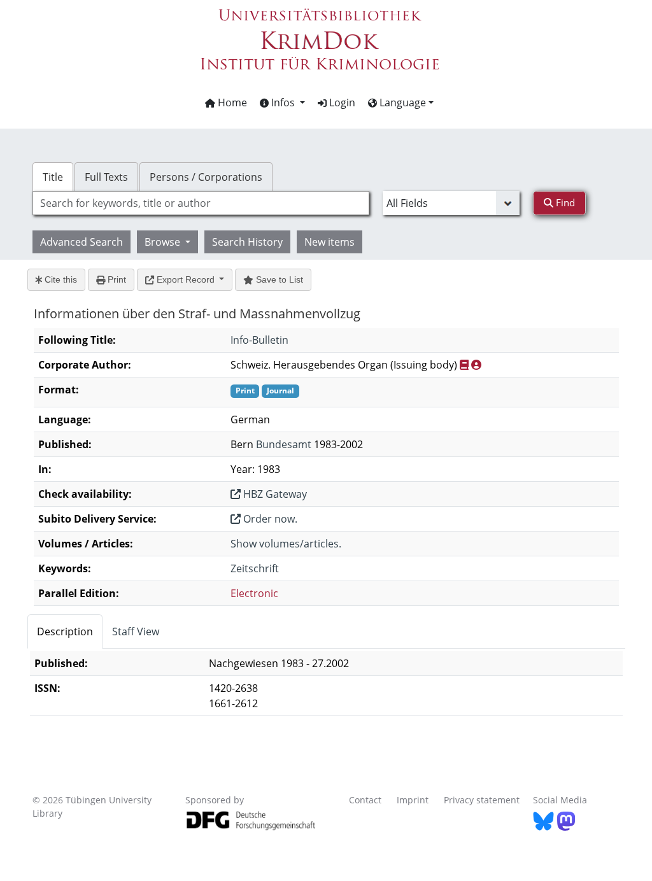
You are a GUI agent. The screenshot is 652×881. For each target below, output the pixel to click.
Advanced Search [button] (81, 242)
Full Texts (106, 177)
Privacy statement (482, 800)
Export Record (185, 279)
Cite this (59, 279)
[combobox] (200, 203)
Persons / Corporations (206, 177)
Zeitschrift (254, 568)
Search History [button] (247, 242)
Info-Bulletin (259, 340)
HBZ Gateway (274, 494)
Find (564, 202)
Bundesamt (283, 444)
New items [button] (329, 242)
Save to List (278, 279)
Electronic (254, 593)
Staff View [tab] (135, 631)
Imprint (413, 800)
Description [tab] (65, 631)
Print (115, 279)
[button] (282, 102)
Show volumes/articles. (285, 544)
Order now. (269, 519)
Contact (365, 800)
